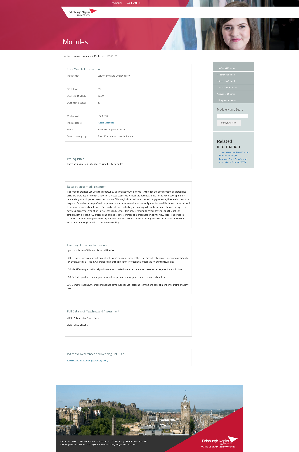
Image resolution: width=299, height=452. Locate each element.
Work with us (133, 3)
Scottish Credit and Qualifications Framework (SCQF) (234, 154)
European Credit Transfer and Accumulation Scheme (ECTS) (233, 160)
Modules (98, 56)
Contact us (65, 441)
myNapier (117, 3)
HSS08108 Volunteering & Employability (87, 360)
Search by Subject (226, 74)
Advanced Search (226, 93)
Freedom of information (137, 441)
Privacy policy (103, 441)
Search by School (226, 81)
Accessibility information (83, 441)
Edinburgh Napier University (77, 56)
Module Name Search (230, 109)
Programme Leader (227, 100)
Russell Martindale (106, 122)
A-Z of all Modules (226, 68)
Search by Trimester (227, 87)
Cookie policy (118, 441)
